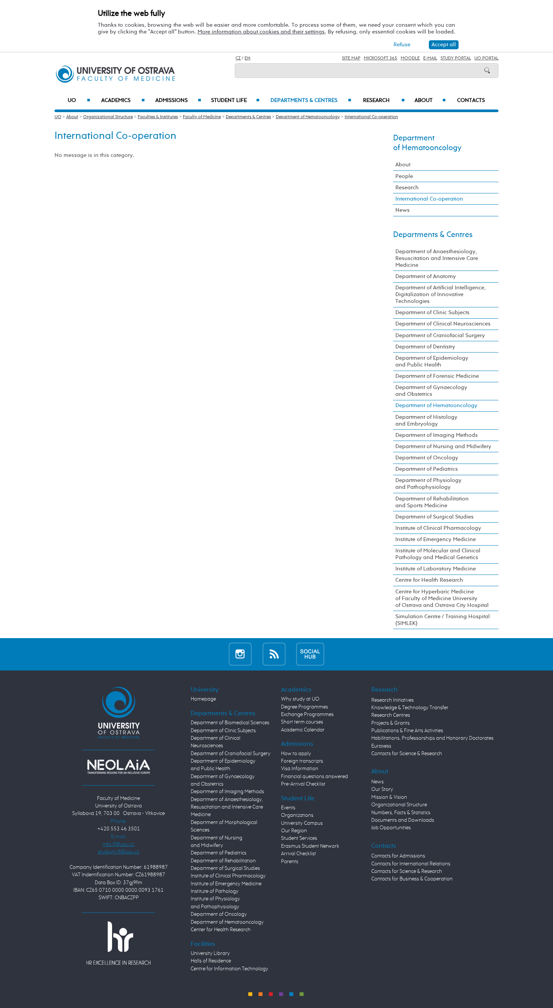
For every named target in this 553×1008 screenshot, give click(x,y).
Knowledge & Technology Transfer (409, 707)
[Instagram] (240, 654)
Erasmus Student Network (310, 846)
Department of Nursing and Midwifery (443, 446)
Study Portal (456, 58)
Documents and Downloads (402, 820)
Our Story (382, 789)
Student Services (299, 838)
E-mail (430, 58)
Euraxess (381, 746)
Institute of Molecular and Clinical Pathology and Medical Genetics (437, 554)
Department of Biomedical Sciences (230, 722)
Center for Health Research (221, 929)
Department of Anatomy (425, 276)
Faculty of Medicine (202, 117)
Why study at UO (300, 699)
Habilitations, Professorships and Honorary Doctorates (432, 738)
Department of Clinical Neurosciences (443, 324)
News (402, 210)
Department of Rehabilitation (223, 861)
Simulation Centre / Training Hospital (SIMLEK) (442, 620)
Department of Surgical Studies (434, 517)
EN (247, 58)
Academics (123, 100)
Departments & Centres (310, 100)
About (430, 100)
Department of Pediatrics (426, 469)
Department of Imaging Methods (436, 435)
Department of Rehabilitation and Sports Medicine (432, 502)
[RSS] (274, 654)
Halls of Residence (211, 961)
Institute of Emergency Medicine (435, 539)
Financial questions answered (314, 776)
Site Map (351, 58)
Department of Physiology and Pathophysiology (428, 483)
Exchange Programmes (307, 714)
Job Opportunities (391, 827)
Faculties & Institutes (158, 117)
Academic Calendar (303, 730)
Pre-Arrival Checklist (303, 784)
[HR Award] (118, 943)
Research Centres (390, 715)
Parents (289, 861)
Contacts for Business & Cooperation (412, 879)
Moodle (410, 58)
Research (384, 100)
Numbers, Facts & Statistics (400, 812)
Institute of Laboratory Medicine (435, 569)
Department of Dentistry (425, 347)
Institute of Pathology (215, 891)
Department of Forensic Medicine (437, 376)
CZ (238, 58)
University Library (210, 953)
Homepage (203, 699)
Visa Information (299, 768)
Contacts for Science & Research (406, 753)
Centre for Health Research (429, 580)
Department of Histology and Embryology (426, 420)
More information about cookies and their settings (261, 32)
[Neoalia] (118, 766)
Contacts (471, 100)
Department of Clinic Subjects (432, 312)
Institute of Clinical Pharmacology (438, 528)
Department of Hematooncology (308, 117)
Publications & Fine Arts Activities (407, 730)
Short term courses (302, 722)
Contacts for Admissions (398, 856)
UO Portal (486, 58)
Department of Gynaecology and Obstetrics (431, 391)
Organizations (297, 815)
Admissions (178, 100)
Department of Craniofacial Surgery (440, 335)
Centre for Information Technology (229, 969)
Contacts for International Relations (410, 864)
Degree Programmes (304, 707)
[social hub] (310, 654)
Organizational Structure (108, 117)
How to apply (296, 753)
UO (79, 100)
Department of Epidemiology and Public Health (431, 361)
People (404, 176)
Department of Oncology (426, 458)
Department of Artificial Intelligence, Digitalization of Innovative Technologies (440, 294)
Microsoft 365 (380, 58)
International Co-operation (371, 117)
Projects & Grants (390, 723)
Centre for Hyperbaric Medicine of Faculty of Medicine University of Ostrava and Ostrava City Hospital (442, 598)
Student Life (235, 100)
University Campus (302, 823)
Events (288, 807)
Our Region (294, 830)
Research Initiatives (392, 700)
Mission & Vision (389, 797)
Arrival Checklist (298, 853)
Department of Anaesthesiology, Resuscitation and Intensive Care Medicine (436, 258)
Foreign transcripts (302, 761)
